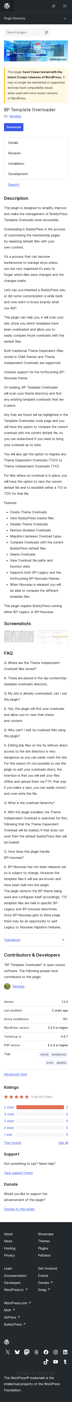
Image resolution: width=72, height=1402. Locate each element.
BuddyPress (15, 1324)
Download (14, 127)
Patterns (44, 1255)
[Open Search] (53, 6)
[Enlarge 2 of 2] (63, 636)
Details (13, 143)
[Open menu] (65, 6)
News (8, 1241)
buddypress (59, 1054)
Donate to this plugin (19, 1209)
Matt (9, 1310)
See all (63, 1143)
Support (14, 184)
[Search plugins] (46, 32)
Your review (12, 1143)
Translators (12, 940)
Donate (45, 1283)
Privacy (9, 1255)
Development (18, 174)
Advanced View (15, 1074)
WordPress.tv (16, 1290)
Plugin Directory (14, 18)
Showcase (45, 1234)
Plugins (43, 1248)
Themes (44, 1241)
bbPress (12, 1317)
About (8, 1234)
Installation (16, 164)
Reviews (14, 153)
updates (61, 1062)
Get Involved (47, 1268)
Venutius (15, 116)
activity (44, 1054)
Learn (8, 1268)
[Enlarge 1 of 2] (29, 636)
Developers (12, 1283)
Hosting (9, 1248)
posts (50, 1062)
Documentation (15, 1276)
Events (43, 1276)
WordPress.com (17, 1303)
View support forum (18, 1173)
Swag (44, 1290)
